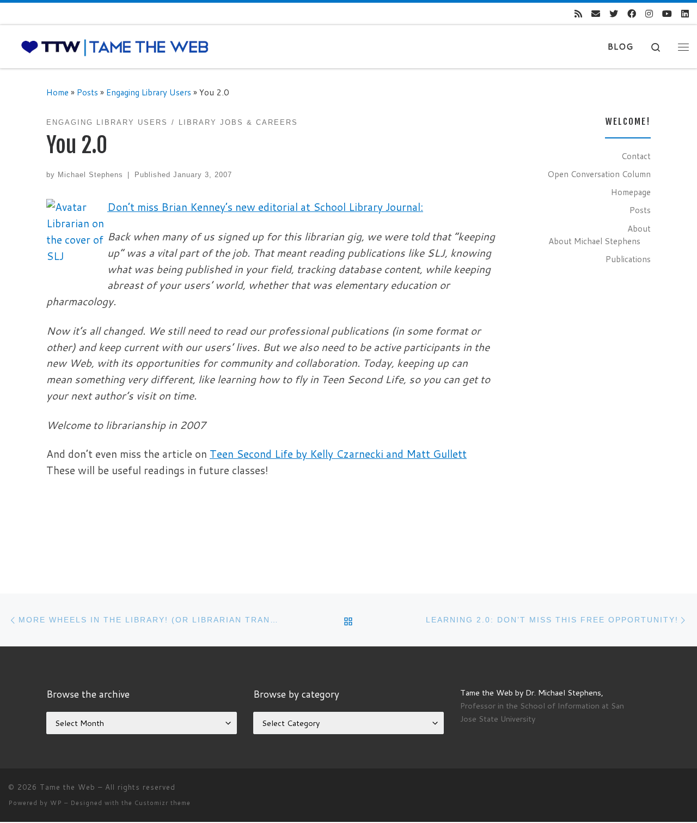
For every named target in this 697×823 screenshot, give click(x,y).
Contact (636, 156)
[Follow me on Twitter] (613, 14)
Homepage (631, 192)
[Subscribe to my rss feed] (578, 14)
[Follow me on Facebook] (631, 14)
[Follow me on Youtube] (667, 14)
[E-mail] (595, 14)
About (639, 228)
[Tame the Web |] (115, 46)
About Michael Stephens (594, 241)
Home (57, 92)
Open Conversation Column (599, 174)
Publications (628, 259)
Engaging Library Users (148, 92)
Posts (87, 92)
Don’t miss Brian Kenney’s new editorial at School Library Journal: (265, 206)
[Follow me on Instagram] (649, 14)
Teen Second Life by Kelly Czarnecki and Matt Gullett (338, 453)
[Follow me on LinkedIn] (685, 14)
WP (56, 802)
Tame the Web (67, 787)
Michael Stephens (90, 175)
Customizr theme (162, 802)
